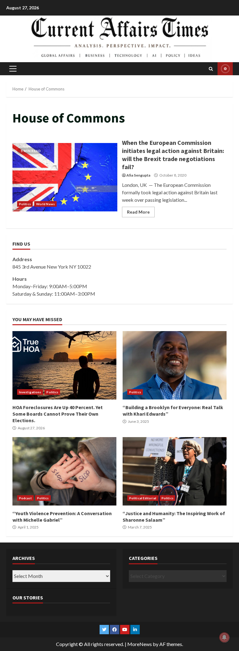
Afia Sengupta (138, 175)
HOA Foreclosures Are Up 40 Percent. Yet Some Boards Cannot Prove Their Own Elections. (64, 365)
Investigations (30, 392)
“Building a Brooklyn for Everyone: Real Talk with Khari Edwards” (175, 365)
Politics (25, 204)
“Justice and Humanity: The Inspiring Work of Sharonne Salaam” (175, 471)
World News (45, 204)
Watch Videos (225, 68)
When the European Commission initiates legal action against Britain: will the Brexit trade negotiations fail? (64, 177)
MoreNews (139, 644)
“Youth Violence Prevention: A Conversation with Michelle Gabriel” (64, 471)
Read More (138, 212)
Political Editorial (142, 498)
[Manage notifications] (224, 637)
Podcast (25, 498)
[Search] (211, 69)
